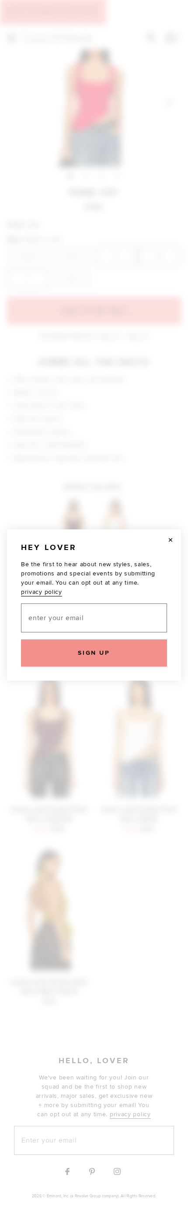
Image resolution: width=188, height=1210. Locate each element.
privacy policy (41, 592)
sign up (94, 652)
